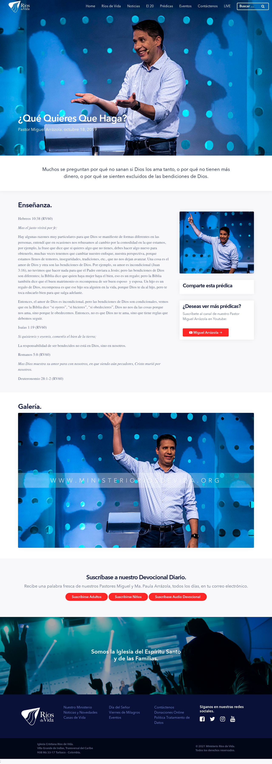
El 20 (150, 6)
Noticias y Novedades (80, 712)
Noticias (133, 6)
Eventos (185, 6)
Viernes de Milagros (124, 712)
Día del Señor (119, 707)
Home (90, 6)
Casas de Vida (75, 718)
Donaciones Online (169, 712)
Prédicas (166, 6)
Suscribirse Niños (128, 597)
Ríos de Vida (111, 6)
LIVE (227, 6)
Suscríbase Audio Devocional (177, 597)
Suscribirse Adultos (86, 597)
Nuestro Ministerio (78, 707)
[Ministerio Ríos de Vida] (19, 6)
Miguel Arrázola (207, 332)
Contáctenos (208, 6)
